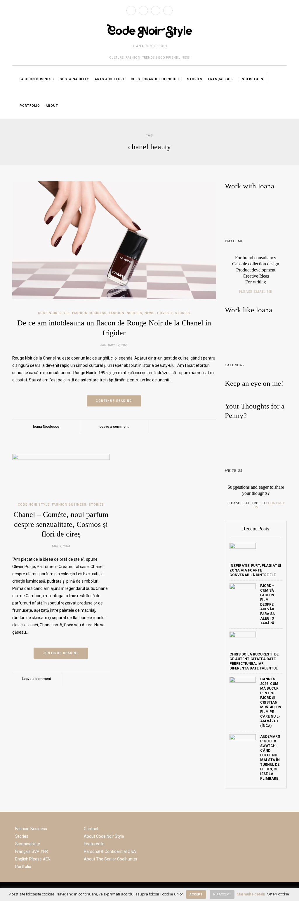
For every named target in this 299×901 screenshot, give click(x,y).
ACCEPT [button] (196, 894)
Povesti (165, 313)
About (52, 106)
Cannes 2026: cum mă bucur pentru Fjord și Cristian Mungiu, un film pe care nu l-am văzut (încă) (270, 702)
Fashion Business (37, 79)
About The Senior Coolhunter (111, 859)
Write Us (233, 470)
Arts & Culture (110, 79)
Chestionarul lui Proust (156, 79)
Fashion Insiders (125, 313)
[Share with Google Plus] (186, 427)
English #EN (251, 79)
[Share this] (169, 427)
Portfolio (30, 106)
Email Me (234, 241)
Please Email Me (255, 291)
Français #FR (221, 79)
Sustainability (74, 79)
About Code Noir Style (104, 836)
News (150, 313)
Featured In (94, 844)
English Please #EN (33, 859)
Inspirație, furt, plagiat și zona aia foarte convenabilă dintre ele (255, 570)
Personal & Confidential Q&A (110, 851)
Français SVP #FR (31, 851)
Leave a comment (114, 427)
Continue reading (114, 400)
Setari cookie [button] (278, 894)
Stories (194, 79)
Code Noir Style (54, 313)
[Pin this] (194, 427)
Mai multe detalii (251, 894)
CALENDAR (235, 365)
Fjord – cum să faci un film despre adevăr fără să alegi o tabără (267, 604)
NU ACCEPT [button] (222, 894)
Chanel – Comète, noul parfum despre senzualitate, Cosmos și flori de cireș (60, 524)
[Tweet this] (177, 427)
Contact (91, 828)
